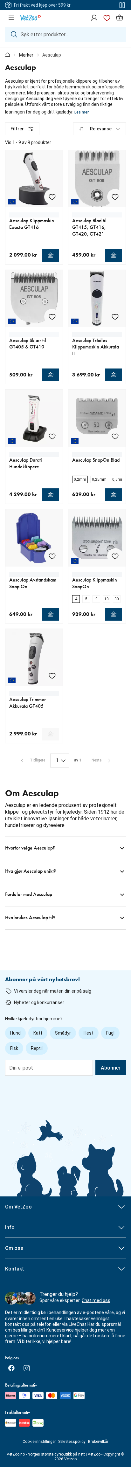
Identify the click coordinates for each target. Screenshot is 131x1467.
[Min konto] (94, 17)
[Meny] (11, 17)
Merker (26, 55)
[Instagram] (26, 1368)
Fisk (14, 1048)
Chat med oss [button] (96, 1300)
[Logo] (30, 18)
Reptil (37, 1048)
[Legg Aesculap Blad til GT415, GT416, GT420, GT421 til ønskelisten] (115, 197)
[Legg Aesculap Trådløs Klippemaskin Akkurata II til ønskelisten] (115, 317)
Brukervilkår (98, 1441)
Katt (37, 1033)
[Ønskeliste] (106, 17)
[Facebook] (11, 1368)
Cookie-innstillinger (39, 1441)
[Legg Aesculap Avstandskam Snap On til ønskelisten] (52, 556)
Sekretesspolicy (72, 1441)
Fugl (110, 1033)
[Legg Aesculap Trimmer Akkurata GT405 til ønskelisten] (52, 676)
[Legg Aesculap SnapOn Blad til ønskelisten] (115, 436)
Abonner (111, 1068)
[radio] (80, 479)
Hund (15, 1033)
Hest (88, 1033)
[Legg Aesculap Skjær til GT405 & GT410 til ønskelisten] (52, 317)
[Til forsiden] (7, 55)
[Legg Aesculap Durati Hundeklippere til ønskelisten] (52, 436)
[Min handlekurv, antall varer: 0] (119, 17)
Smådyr (63, 1033)
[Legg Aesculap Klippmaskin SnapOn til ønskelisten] (115, 556)
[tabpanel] (65, 526)
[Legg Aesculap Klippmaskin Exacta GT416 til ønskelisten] (52, 197)
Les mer (81, 112)
